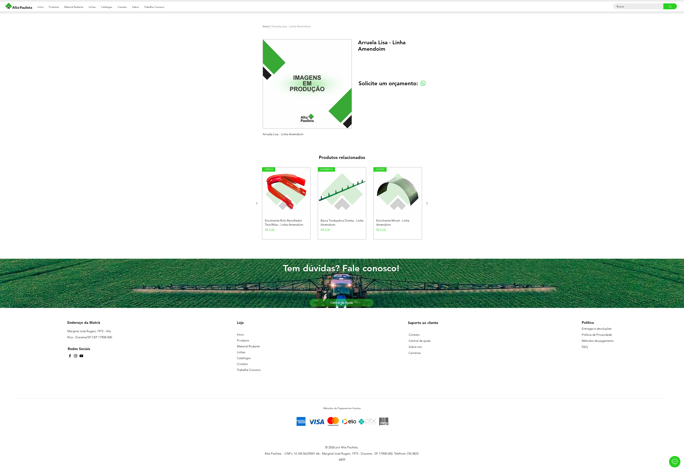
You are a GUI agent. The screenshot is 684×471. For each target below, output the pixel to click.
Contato (242, 364)
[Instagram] (75, 356)
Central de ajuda (420, 341)
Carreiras (415, 353)
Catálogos (244, 358)
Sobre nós (415, 347)
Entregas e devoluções (597, 328)
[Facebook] (70, 356)
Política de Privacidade (597, 334)
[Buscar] (670, 6)
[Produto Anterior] (257, 203)
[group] (342, 203)
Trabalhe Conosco (249, 370)
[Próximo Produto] (427, 203)
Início (266, 26)
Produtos (243, 340)
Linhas (241, 352)
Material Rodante (248, 346)
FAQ (585, 347)
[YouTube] (81, 356)
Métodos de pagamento (598, 341)
